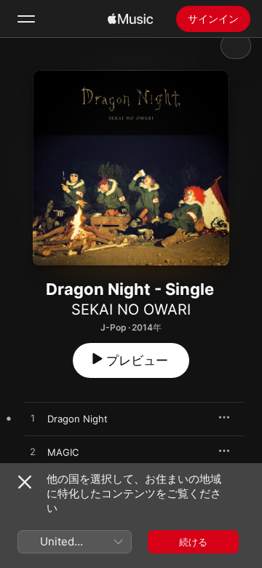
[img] (130, 18)
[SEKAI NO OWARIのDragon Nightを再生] (32, 418)
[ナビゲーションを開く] (26, 19)
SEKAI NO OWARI (131, 309)
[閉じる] (24, 482)
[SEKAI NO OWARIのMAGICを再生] (32, 452)
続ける (193, 542)
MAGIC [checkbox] (63, 452)
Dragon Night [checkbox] (77, 419)
